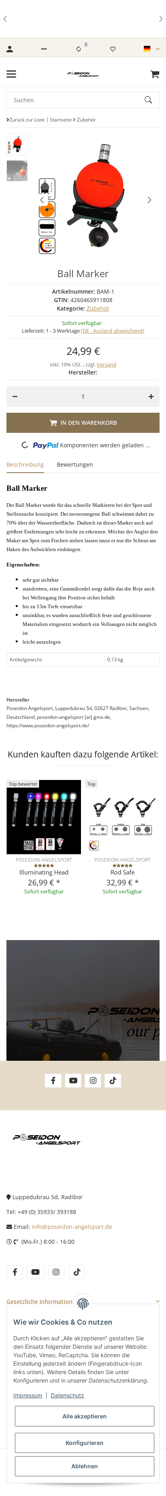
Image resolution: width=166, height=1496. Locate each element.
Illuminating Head (43, 872)
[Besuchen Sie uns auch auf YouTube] (73, 1081)
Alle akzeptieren (84, 1416)
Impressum (27, 1395)
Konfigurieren (85, 1442)
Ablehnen (84, 1466)
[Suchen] (152, 99)
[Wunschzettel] (113, 49)
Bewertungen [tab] (75, 464)
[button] (5, 19)
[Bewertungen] (44, 865)
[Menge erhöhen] (151, 397)
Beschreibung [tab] (25, 464)
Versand (106, 364)
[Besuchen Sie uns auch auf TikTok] (112, 1081)
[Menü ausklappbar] (11, 74)
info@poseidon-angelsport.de (72, 1227)
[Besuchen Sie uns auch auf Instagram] (93, 1081)
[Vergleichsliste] (78, 49)
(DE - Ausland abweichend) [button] (112, 330)
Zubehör (98, 308)
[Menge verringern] (14, 397)
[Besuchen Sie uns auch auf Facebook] (53, 1081)
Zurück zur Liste (27, 119)
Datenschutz (67, 1395)
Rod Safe (122, 872)
